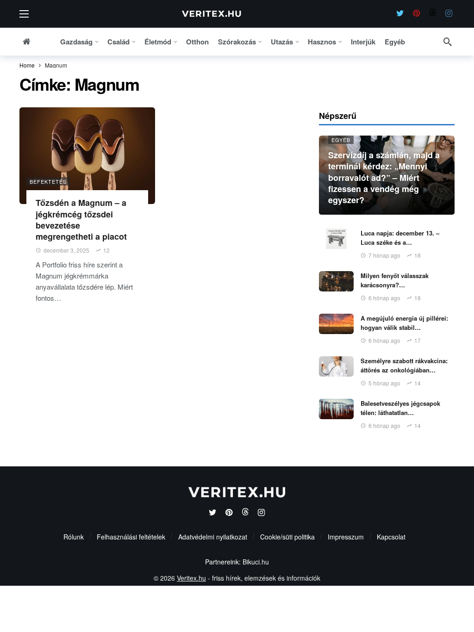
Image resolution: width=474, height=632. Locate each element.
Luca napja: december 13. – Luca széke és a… (400, 238)
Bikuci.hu (256, 561)
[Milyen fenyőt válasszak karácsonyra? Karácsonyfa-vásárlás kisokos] (336, 281)
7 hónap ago (384, 255)
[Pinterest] (416, 13)
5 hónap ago (384, 383)
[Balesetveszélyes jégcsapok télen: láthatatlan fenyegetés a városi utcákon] (336, 409)
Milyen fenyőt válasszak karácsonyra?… (395, 280)
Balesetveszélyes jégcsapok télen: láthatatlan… (400, 408)
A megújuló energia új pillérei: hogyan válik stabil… (404, 323)
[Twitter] (400, 13)
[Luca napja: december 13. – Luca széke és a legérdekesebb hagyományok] (336, 239)
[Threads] (432, 13)
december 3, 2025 (66, 250)
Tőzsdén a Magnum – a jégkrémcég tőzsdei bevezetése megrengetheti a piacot (81, 219)
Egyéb (340, 139)
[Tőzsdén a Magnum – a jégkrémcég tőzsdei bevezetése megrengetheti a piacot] (87, 155)
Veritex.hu (191, 577)
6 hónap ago (384, 298)
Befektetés (48, 181)
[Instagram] (449, 13)
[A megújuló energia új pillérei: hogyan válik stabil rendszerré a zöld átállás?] (336, 324)
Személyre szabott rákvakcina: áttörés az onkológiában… (404, 365)
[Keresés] (448, 42)
